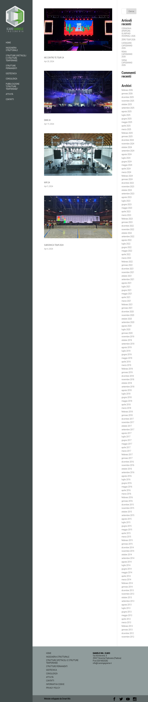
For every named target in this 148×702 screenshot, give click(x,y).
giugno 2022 (127, 247)
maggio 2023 (127, 207)
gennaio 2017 (127, 458)
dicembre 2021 (128, 268)
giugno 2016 (127, 483)
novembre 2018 (128, 379)
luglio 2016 (126, 479)
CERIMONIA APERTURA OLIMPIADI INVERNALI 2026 (128, 32)
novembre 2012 (128, 636)
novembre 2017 (128, 422)
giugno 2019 (127, 354)
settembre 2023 (128, 193)
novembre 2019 (128, 336)
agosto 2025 (127, 111)
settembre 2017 (128, 429)
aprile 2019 (126, 361)
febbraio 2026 (127, 90)
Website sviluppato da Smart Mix (57, 698)
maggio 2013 (127, 615)
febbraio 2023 (127, 218)
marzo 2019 (126, 365)
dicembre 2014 (128, 547)
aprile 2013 (126, 618)
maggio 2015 (127, 529)
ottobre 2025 (127, 104)
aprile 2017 (126, 447)
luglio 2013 (126, 608)
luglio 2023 (126, 200)
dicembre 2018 (128, 375)
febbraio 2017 (127, 454)
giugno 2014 (127, 568)
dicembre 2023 (128, 182)
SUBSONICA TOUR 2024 (53, 244)
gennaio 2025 (127, 136)
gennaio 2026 (127, 93)
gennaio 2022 (127, 265)
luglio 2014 (126, 565)
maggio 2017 (127, 443)
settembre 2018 (128, 386)
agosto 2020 (127, 325)
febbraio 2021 (127, 304)
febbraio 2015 (127, 540)
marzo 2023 (126, 215)
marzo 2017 (126, 450)
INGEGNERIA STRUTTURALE (12, 49)
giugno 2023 (127, 204)
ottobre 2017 (127, 425)
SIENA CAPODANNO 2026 (127, 63)
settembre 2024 (128, 150)
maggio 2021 (127, 293)
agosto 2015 (127, 518)
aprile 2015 (126, 533)
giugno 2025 (127, 118)
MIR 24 (47, 182)
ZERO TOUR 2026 (128, 39)
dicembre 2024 (128, 139)
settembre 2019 (128, 343)
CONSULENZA (11, 78)
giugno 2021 (127, 290)
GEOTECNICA (11, 73)
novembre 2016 (128, 465)
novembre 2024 (128, 143)
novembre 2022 (128, 229)
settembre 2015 (128, 515)
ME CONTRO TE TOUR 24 (54, 57)
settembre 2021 (128, 279)
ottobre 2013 (127, 597)
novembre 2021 (128, 272)
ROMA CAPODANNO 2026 (127, 54)
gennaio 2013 (127, 629)
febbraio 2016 (127, 497)
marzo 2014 (126, 579)
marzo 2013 (126, 622)
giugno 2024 (127, 161)
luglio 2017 (126, 436)
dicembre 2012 (128, 633)
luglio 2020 (126, 329)
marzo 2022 (126, 257)
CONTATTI (10, 99)
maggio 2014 (127, 572)
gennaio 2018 (127, 415)
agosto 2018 (127, 390)
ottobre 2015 (127, 511)
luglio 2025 (126, 114)
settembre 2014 (128, 558)
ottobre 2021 (127, 275)
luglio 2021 (126, 286)
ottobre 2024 (127, 147)
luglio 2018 (126, 393)
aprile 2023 (126, 211)
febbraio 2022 (127, 261)
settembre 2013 (128, 600)
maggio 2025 (127, 122)
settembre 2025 (128, 107)
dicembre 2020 (128, 311)
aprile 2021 (126, 297)
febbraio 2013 (127, 625)
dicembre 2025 (128, 97)
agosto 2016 (127, 475)
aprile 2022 (126, 254)
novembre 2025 (128, 100)
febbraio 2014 (127, 583)
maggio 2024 (127, 164)
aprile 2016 (126, 490)
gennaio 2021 (127, 307)
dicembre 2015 (128, 504)
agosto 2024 (127, 154)
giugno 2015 (127, 525)
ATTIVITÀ (9, 94)
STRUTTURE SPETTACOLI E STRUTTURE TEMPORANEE (16, 58)
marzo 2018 (126, 407)
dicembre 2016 (128, 461)
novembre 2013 (128, 593)
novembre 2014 (128, 550)
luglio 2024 (126, 157)
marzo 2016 (126, 493)
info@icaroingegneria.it (102, 663)
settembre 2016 (128, 472)
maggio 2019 (127, 357)
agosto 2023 (127, 197)
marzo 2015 (126, 536)
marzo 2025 (126, 129)
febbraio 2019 (127, 368)
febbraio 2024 (127, 175)
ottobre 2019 (127, 340)
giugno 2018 (127, 397)
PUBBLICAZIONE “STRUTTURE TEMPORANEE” (12, 86)
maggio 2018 (127, 400)
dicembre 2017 (128, 418)
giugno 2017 (127, 440)
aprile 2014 (126, 576)
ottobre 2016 (127, 468)
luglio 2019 (126, 350)
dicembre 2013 (128, 590)
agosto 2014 (127, 561)
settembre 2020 (128, 322)
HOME (8, 42)
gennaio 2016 (127, 500)
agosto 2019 (127, 347)
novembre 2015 (128, 508)
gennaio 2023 (127, 222)
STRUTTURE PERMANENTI (11, 66)
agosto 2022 (127, 240)
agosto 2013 (127, 604)
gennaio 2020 (127, 333)
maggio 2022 (127, 250)
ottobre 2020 (127, 318)
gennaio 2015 (127, 543)
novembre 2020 (128, 315)
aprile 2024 (126, 168)
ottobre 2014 (127, 554)
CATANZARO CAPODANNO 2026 (127, 45)
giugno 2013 (127, 611)
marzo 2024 (126, 172)
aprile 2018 (126, 404)
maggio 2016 (127, 486)
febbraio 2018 (127, 411)
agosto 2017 (127, 433)
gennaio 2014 (127, 586)
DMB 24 (47, 120)
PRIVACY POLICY (53, 687)
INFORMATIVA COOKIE (55, 684)
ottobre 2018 (127, 382)
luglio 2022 (126, 243)
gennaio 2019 (127, 372)
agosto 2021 (127, 282)
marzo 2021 (126, 300)
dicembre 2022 (128, 225)
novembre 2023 (128, 186)
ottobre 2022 (127, 232)
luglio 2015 (126, 522)
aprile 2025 (126, 125)
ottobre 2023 (127, 190)
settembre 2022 (128, 236)
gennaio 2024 (127, 179)
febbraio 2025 (127, 132)
